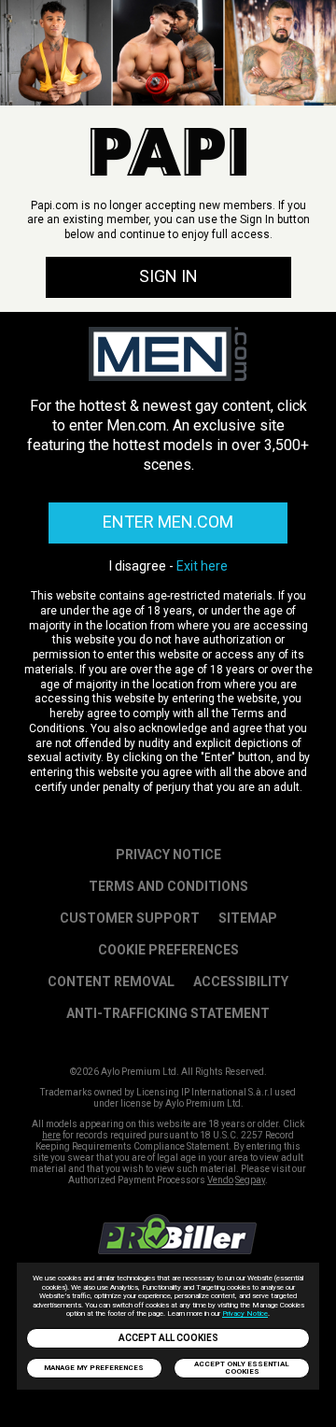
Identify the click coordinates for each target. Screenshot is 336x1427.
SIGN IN (168, 276)
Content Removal (111, 981)
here (51, 1135)
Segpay (250, 1180)
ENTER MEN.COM (168, 521)
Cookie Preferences (168, 949)
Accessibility (240, 981)
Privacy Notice (245, 1313)
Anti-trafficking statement (168, 1013)
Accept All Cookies (168, 1338)
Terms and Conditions (168, 886)
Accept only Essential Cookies (241, 1368)
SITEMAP (247, 918)
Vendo (220, 1180)
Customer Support (130, 918)
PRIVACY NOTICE (168, 854)
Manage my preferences (94, 1367)
